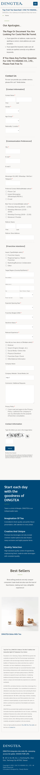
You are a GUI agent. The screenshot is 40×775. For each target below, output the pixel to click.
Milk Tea (26, 725)
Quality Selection (13, 547)
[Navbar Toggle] (35, 3)
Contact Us (12, 727)
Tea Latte (31, 725)
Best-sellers (20, 571)
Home (7, 15)
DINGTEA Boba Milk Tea (11, 634)
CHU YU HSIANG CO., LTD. (23, 765)
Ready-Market (23, 769)
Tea (23, 725)
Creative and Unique (14, 531)
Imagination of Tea (14, 518)
